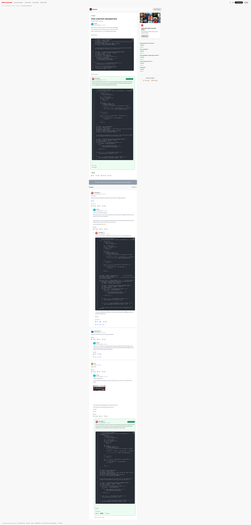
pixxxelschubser (97, 331)
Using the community (21, 523)
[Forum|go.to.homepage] (7, 2)
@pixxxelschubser (100, 347)
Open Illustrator (157, 9)
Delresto (95, 23)
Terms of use (28, 523)
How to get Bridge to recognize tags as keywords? (149, 55)
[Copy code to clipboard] (133, 40)
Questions (18, 5)
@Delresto (94, 195)
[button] (239, 2)
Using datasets (142, 67)
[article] (112, 199)
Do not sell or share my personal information (49, 523)
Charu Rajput (97, 78)
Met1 (95, 363)
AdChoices (60, 523)
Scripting (93, 172)
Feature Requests (35, 2)
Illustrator (13, 5)
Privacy (32, 523)
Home (3, 5)
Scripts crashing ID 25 (144, 49)
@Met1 (101, 378)
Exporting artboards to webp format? (147, 43)
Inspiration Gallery (43, 2)
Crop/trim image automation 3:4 (146, 61)
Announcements (28, 2)
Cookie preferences (38, 523)
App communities (8, 5)
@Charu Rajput (97, 212)
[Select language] (233, 2)
